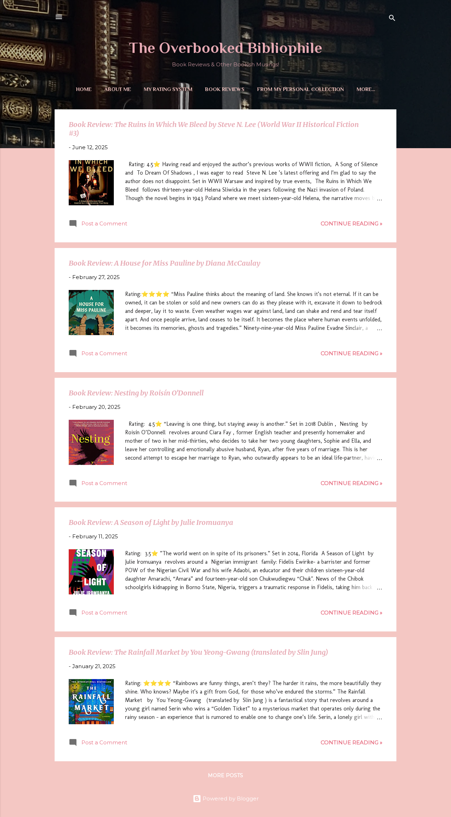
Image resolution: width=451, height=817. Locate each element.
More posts (225, 775)
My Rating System (168, 89)
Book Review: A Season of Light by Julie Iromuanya (151, 522)
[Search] (392, 19)
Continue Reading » (351, 223)
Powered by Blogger (230, 798)
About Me (117, 89)
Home (84, 89)
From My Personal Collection (300, 89)
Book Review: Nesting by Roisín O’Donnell (136, 392)
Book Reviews (225, 89)
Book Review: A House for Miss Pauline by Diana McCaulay (164, 263)
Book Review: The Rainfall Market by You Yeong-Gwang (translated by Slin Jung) (198, 652)
